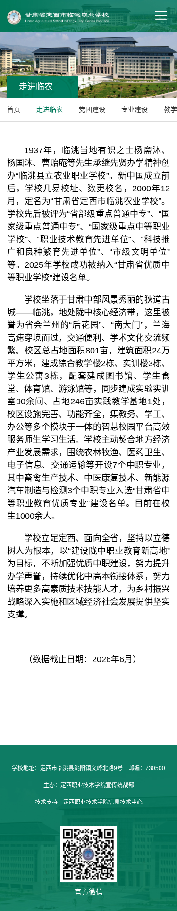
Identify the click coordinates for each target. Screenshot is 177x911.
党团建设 (92, 109)
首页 (13, 109)
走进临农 (49, 109)
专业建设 (134, 109)
